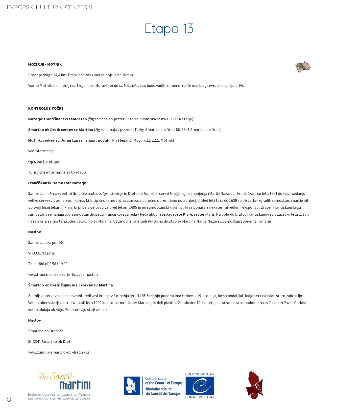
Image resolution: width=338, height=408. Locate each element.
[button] (8, 399)
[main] (169, 28)
